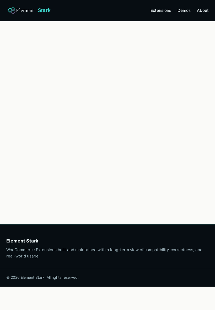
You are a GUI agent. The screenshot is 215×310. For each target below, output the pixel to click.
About (203, 10)
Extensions (160, 10)
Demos (184, 10)
